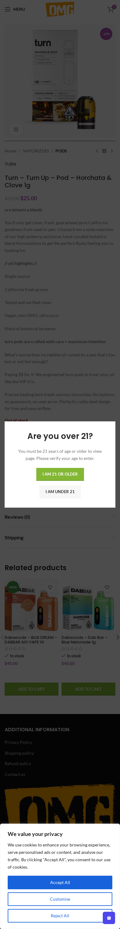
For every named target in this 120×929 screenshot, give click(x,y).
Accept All (60, 882)
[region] (60, 876)
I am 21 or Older (60, 474)
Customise (60, 899)
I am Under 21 (60, 491)
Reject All (60, 915)
